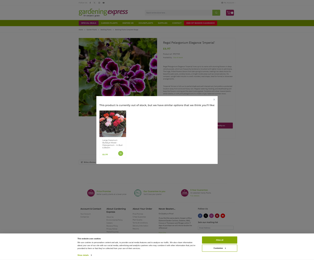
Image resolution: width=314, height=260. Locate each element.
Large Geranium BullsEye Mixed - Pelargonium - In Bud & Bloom (112, 144)
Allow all (219, 240)
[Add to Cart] (120, 153)
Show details (83, 255)
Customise (218, 248)
